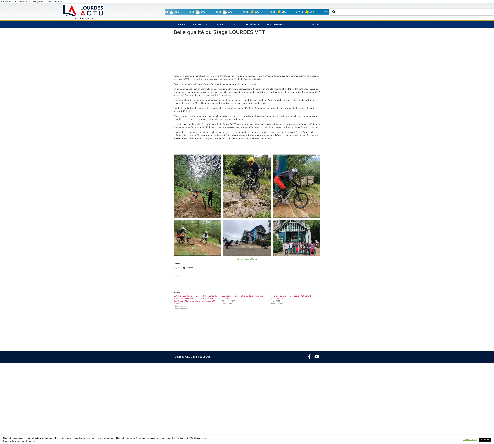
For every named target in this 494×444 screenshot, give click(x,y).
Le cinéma (251, 24)
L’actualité (199, 24)
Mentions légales (276, 24)
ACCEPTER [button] (485, 439)
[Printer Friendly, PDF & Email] (247, 259)
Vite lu (234, 24)
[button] (197, 186)
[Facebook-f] (309, 356)
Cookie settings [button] (470, 439)
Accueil (181, 24)
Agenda (219, 24)
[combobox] (411, 12)
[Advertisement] (247, 55)
